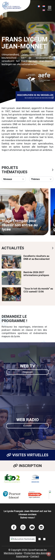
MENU (49, 10)
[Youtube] (32, 527)
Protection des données (37, 553)
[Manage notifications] (49, 554)
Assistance (22, 556)
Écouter (27, 425)
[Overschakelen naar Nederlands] (43, 6)
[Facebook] (13, 527)
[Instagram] (23, 527)
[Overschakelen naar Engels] (43, 10)
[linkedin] (41, 527)
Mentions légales (13, 553)
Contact (34, 556)
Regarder (28, 372)
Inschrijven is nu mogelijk (35, 96)
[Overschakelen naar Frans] (38, 6)
